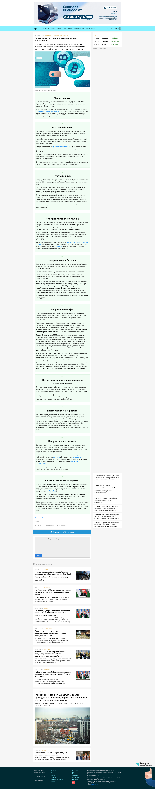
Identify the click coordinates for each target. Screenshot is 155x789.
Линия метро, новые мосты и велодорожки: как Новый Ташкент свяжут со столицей (50, 633)
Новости (46, 28)
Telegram (75, 770)
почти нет (56, 457)
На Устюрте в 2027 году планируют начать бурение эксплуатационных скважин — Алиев (53, 592)
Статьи (53, 28)
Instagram (76, 775)
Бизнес (46, 569)
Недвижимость (79, 28)
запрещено (77, 457)
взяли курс (75, 455)
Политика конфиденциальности (57, 778)
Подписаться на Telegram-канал (63, 532)
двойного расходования (61, 147)
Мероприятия (90, 28)
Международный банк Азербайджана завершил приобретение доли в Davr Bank (53, 573)
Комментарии (50, 525)
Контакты (53, 770)
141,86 (103, 44)
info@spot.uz (94, 784)
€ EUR (96, 41)
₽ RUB (96, 44)
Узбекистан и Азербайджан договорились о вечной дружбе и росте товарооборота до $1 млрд (53, 674)
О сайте (53, 775)
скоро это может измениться (48, 111)
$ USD (96, 38)
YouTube (75, 779)
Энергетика (47, 587)
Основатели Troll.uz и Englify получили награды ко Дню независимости (51, 754)
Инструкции (68, 28)
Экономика (47, 649)
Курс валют (97, 35)
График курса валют (99, 48)
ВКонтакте (76, 777)
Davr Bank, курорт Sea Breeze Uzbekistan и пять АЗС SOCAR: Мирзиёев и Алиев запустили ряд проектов (52, 613)
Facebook (76, 773)
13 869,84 (104, 41)
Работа (53, 781)
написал (42, 286)
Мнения (59, 28)
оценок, (59, 246)
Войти (38, 555)
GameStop (52, 491)
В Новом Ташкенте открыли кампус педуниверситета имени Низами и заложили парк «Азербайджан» (50, 654)
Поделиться (62, 525)
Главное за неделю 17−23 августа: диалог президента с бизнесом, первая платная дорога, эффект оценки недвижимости (61, 697)
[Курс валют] (116, 28)
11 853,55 (104, 38)
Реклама (53, 773)
